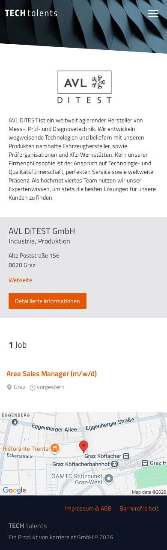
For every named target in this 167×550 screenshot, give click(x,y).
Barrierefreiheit (138, 508)
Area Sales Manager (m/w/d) (51, 373)
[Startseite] (31, 13)
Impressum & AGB (88, 508)
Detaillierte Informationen (47, 300)
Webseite (20, 279)
